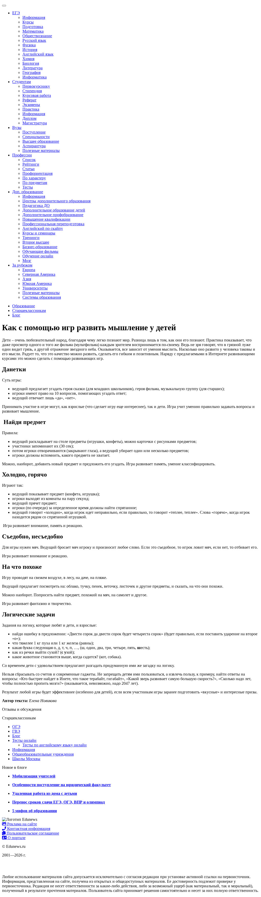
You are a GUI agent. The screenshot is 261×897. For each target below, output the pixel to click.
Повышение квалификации (46, 219)
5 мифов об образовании (34, 811)
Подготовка (32, 26)
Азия (26, 279)
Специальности (36, 137)
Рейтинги (30, 164)
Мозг (26, 260)
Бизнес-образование (39, 247)
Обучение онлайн (37, 256)
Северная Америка (38, 274)
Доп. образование (27, 192)
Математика (33, 31)
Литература (32, 68)
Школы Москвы (26, 759)
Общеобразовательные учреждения (43, 754)
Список (29, 159)
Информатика (34, 77)
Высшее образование (40, 141)
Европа (28, 270)
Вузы (16, 127)
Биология (30, 63)
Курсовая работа (36, 95)
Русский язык (34, 40)
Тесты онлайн (24, 740)
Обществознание (37, 36)
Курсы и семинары (38, 233)
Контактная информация (28, 828)
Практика (30, 109)
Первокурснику (36, 86)
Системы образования (41, 297)
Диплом (29, 118)
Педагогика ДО (36, 205)
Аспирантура (34, 146)
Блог (16, 736)
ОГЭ (16, 726)
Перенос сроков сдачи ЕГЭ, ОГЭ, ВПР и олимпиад (58, 802)
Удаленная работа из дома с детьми (44, 793)
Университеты (35, 288)
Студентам (21, 82)
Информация (33, 17)
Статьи (28, 169)
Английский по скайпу (42, 228)
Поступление (34, 132)
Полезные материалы (41, 150)
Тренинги (31, 237)
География (31, 72)
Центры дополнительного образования (56, 201)
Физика (29, 45)
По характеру (34, 178)
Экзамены (31, 104)
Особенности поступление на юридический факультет (61, 785)
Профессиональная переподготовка (53, 224)
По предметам (34, 182)
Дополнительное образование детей (53, 210)
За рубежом (22, 265)
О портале (16, 838)
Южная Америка (37, 283)
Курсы (28, 22)
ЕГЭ (16, 13)
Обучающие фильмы (40, 251)
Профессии (22, 155)
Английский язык (38, 54)
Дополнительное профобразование (52, 215)
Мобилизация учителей (33, 776)
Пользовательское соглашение (32, 833)
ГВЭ (16, 731)
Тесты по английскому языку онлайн (54, 745)
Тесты (27, 187)
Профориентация (37, 173)
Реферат (29, 100)
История (29, 49)
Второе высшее (35, 242)
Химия (28, 59)
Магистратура (34, 123)
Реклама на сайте (21, 824)
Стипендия (32, 91)
